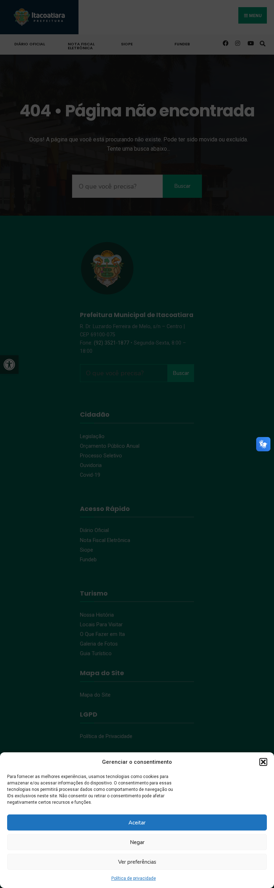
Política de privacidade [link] (133, 878)
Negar (137, 842)
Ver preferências (137, 862)
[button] (263, 762)
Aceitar (137, 822)
